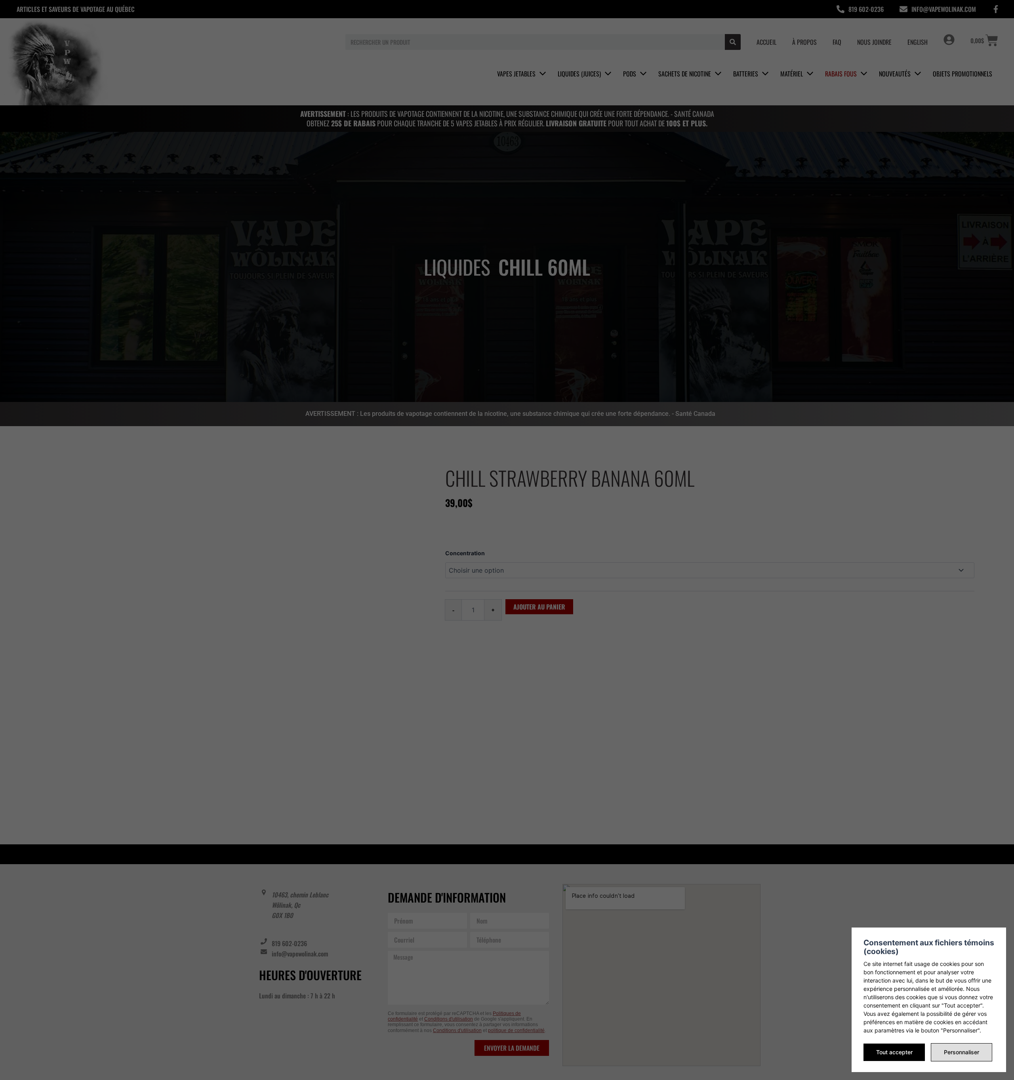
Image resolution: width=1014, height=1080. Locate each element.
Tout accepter (894, 1052)
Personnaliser (961, 1052)
